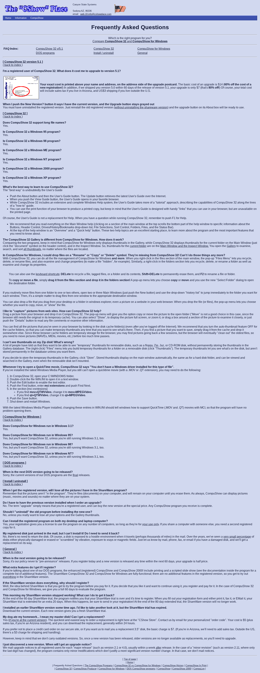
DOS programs (45, 52)
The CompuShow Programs (99, 665)
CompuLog (198, 668)
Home (8, 18)
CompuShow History (173, 665)
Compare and (130, 41)
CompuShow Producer (85, 668)
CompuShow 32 (104, 48)
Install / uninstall (104, 52)
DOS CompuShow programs (141, 668)
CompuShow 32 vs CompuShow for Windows (138, 665)
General (142, 52)
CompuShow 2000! (182, 668)
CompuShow (36, 18)
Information (21, 18)
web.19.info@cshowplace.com (95, 14)
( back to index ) (13, 64)
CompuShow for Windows (153, 48)
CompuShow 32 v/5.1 (49, 48)
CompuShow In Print (196, 665)
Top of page (130, 659)
